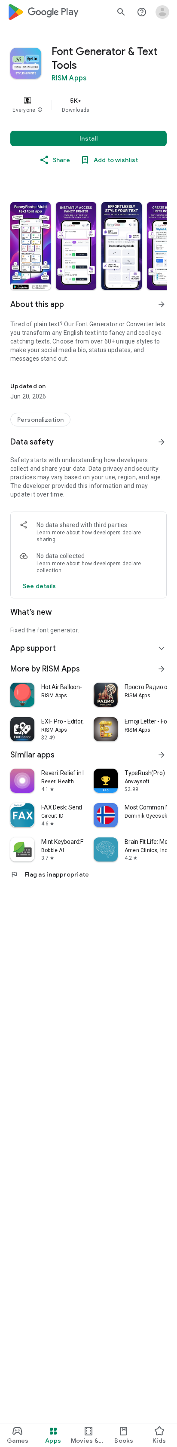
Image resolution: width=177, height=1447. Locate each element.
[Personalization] (40, 419)
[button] (40, 110)
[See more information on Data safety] (161, 442)
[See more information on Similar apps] (161, 755)
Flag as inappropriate (49, 874)
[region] (88, 104)
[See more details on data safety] (39, 586)
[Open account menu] (162, 12)
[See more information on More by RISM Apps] (161, 669)
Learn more (51, 533)
